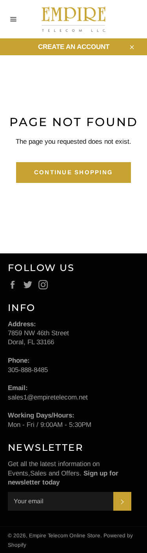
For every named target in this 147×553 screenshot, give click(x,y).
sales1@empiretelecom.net (48, 397)
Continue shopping (73, 172)
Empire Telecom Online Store (64, 536)
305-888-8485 (28, 370)
